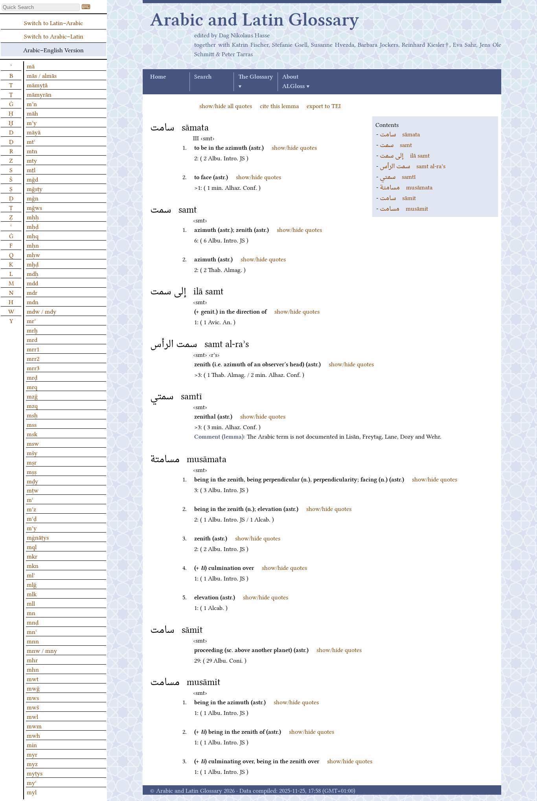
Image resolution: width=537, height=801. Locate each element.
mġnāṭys (38, 537)
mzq (32, 405)
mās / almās (42, 75)
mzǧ (32, 395)
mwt (33, 678)
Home (158, 77)
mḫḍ (33, 263)
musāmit (404, 208)
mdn (33, 301)
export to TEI (324, 105)
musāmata (406, 186)
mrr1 (33, 348)
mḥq (33, 235)
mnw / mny (42, 650)
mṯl (31, 169)
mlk (32, 593)
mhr (32, 659)
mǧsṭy (34, 188)
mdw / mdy (41, 311)
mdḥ (33, 273)
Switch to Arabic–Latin (53, 35)
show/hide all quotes (225, 105)
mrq (32, 386)
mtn (32, 150)
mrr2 (33, 358)
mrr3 (33, 367)
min (32, 744)
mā (31, 65)
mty (32, 160)
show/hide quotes (294, 147)
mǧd (32, 179)
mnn (33, 640)
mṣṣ (32, 471)
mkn (33, 565)
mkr (32, 555)
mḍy (32, 480)
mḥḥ (33, 216)
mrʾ (31, 320)
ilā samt (405, 155)
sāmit (398, 197)
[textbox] (41, 7)
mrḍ (32, 377)
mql (32, 546)
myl (32, 791)
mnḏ (33, 621)
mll (31, 603)
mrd (32, 339)
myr (32, 754)
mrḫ (32, 329)
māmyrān (39, 94)
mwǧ (33, 687)
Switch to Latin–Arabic (53, 22)
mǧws (34, 207)
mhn (33, 669)
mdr (32, 292)
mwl (32, 716)
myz (32, 763)
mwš (33, 706)
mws (33, 697)
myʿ (32, 782)
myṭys (34, 772)
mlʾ (31, 574)
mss (32, 424)
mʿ (30, 499)
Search (202, 77)
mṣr (32, 461)
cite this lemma (279, 105)
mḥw (33, 254)
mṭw (33, 489)
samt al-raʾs (412, 165)
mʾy (32, 122)
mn (31, 612)
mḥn (33, 245)
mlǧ (32, 584)
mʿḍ (32, 518)
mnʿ (32, 631)
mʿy (32, 527)
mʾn (32, 103)
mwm (34, 725)
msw (33, 443)
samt (396, 144)
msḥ (32, 414)
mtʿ (31, 141)
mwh (33, 735)
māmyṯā (37, 84)
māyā (33, 131)
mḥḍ (33, 226)
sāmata (400, 133)
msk (32, 433)
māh (32, 112)
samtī (398, 176)
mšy (32, 452)
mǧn (33, 197)
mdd (32, 282)
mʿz (31, 508)
